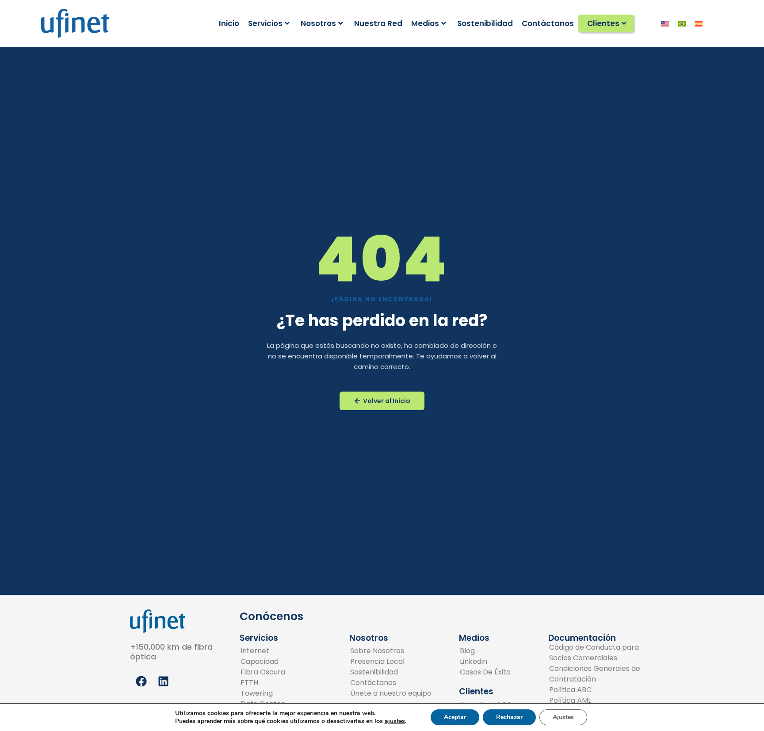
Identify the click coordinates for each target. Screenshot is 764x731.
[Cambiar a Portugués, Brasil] (681, 23)
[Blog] (485, 651)
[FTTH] (266, 683)
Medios (425, 23)
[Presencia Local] (391, 661)
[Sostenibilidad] (391, 672)
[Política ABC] (595, 690)
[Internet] (266, 651)
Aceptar (455, 717)
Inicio (229, 23)
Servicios (265, 23)
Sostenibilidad (485, 23)
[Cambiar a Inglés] (665, 23)
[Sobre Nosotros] (391, 651)
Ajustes (563, 717)
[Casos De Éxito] (485, 672)
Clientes (603, 23)
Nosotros (318, 23)
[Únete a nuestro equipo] (391, 693)
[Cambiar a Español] (698, 23)
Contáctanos (548, 23)
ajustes (395, 721)
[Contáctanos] (391, 683)
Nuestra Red (378, 23)
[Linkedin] (485, 661)
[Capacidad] (266, 661)
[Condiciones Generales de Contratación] (595, 674)
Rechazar (509, 717)
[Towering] (266, 693)
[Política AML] (595, 700)
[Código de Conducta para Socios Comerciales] (595, 652)
